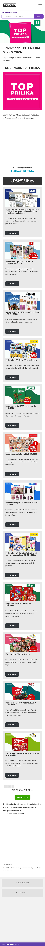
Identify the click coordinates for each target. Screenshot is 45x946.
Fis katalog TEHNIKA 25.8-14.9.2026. (21, 360)
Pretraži (38, 16)
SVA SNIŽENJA (22, 797)
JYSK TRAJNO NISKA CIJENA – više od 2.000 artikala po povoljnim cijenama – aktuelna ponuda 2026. (22, 211)
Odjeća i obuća (36, 868)
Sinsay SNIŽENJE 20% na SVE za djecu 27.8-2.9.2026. (22, 313)
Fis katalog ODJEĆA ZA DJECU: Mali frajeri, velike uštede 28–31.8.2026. (21, 554)
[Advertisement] (22, 144)
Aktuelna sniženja (16, 868)
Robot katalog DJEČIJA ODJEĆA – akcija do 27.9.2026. (20, 263)
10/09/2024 (7, 865)
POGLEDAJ (12, 233)
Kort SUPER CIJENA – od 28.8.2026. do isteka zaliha (22, 754)
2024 (7, 868)
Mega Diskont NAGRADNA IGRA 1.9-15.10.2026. (20, 704)
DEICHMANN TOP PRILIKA (22, 171)
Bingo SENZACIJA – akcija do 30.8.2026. (18, 605)
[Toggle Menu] (40, 5)
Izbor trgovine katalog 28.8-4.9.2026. (21, 454)
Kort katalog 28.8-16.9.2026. (17, 654)
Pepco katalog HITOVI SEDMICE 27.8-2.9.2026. (21, 504)
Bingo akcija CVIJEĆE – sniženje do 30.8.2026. (20, 407)
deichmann (26, 868)
